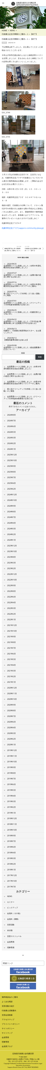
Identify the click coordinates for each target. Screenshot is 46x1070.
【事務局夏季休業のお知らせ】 (16, 339)
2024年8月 (11, 511)
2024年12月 (12, 494)
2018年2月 (11, 864)
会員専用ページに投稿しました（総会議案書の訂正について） (22, 347)
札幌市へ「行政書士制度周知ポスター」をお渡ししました (22, 330)
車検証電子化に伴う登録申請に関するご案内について (12, 249)
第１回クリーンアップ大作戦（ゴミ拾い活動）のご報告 (22, 293)
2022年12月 (12, 574)
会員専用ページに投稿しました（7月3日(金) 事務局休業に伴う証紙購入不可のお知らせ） (22, 321)
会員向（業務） (13, 919)
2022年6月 (11, 597)
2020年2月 (11, 739)
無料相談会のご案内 (10, 997)
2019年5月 (11, 790)
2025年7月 (11, 477)
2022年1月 (11, 619)
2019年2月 (11, 807)
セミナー (10, 902)
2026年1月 (11, 449)
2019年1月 (11, 813)
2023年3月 (11, 562)
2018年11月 (12, 824)
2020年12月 (12, 688)
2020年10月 (12, 699)
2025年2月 (11, 489)
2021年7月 (11, 648)
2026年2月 (11, 443)
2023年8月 (11, 557)
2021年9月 (11, 636)
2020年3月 (11, 733)
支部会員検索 (7, 1015)
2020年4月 (11, 727)
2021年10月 (12, 631)
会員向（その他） (14, 913)
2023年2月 (11, 568)
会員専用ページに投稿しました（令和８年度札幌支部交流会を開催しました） (22, 266)
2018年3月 (11, 858)
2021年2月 (11, 676)
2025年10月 (12, 460)
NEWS (12, 30)
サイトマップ (7, 1033)
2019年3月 (11, 801)
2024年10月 (12, 500)
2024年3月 (11, 528)
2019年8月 (11, 773)
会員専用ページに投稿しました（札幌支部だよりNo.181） (22, 312)
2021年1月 (11, 682)
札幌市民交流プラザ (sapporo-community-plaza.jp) (23, 228)
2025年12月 (12, 454)
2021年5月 (11, 659)
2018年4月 (11, 852)
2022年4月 (11, 602)
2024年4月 (11, 523)
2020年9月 (11, 705)
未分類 (10, 930)
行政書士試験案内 (9, 1010)
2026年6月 (11, 426)
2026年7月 (11, 420)
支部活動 (10, 924)
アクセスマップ (8, 1019)
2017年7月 (11, 886)
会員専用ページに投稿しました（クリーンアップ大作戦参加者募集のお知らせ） (22, 303)
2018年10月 (12, 830)
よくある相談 (7, 1001)
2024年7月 (11, 517)
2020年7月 (11, 716)
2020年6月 (11, 722)
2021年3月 (11, 670)
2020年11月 (12, 693)
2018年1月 (11, 869)
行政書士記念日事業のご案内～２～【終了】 (33, 249)
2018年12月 (12, 818)
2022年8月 (11, 591)
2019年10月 (12, 761)
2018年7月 (11, 841)
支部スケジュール (14, 936)
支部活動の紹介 (8, 1006)
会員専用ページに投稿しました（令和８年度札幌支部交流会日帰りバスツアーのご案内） (22, 284)
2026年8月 (11, 415)
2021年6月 (11, 653)
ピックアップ (12, 907)
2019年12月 (12, 750)
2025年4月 (11, 483)
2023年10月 (12, 551)
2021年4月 (11, 665)
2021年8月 (11, 642)
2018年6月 (11, 847)
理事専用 (10, 947)
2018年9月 (11, 835)
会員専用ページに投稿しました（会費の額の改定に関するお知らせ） (22, 275)
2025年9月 (11, 466)
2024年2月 (11, 534)
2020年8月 (11, 710)
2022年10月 (12, 579)
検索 (23, 353)
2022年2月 (11, 614)
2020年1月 (11, 744)
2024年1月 (11, 540)
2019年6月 (11, 784)
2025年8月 (11, 472)
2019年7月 (11, 778)
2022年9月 (11, 585)
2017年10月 (12, 881)
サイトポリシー (8, 1028)
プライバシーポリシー (11, 1024)
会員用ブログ (7, 1046)
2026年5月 (11, 432)
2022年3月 (11, 608)
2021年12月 (12, 625)
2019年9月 (11, 767)
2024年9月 (11, 506)
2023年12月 (12, 545)
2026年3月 (11, 437)
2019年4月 (11, 796)
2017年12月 (12, 875)
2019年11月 (12, 756)
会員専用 (10, 942)
